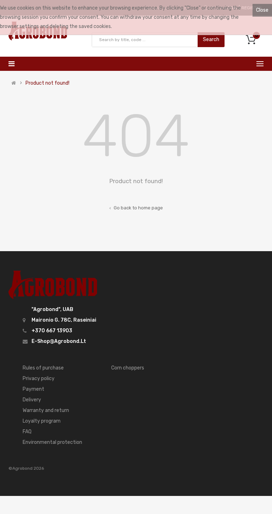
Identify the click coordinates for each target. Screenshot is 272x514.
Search (211, 39)
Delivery (32, 400)
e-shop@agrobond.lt (59, 341)
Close (262, 10)
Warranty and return (46, 410)
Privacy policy (39, 378)
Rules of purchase (43, 368)
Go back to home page (138, 207)
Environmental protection (52, 442)
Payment (33, 389)
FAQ (27, 432)
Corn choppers (127, 368)
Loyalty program (42, 421)
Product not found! (47, 83)
